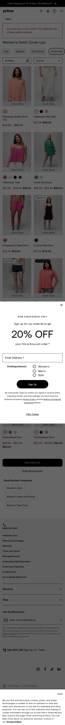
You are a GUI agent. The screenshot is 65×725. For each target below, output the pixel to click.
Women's (43, 366)
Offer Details (32, 414)
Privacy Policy (29, 399)
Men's (42, 371)
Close (60, 694)
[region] (32, 707)
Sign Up (32, 384)
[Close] (61, 304)
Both (41, 375)
